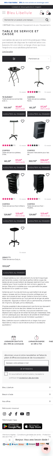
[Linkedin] (28, 415)
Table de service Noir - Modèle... (35, 207)
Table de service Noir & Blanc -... (13, 207)
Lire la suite (7, 51)
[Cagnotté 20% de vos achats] (26, 2)
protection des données (29, 378)
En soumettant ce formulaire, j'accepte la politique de (26, 376)
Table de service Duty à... (11, 259)
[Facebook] (16, 415)
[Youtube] (22, 415)
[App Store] (33, 429)
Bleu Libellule (16, 25)
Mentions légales (9, 435)
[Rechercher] (47, 20)
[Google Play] (12, 429)
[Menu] (3, 13)
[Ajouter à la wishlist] (22, 68)
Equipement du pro (31, 25)
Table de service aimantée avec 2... (12, 100)
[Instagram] (4, 415)
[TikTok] (10, 415)
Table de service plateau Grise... (11, 153)
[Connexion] (42, 12)
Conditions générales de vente (29, 435)
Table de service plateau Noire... (36, 100)
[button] (36, 13)
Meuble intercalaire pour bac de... (38, 153)
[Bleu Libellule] (18, 13)
